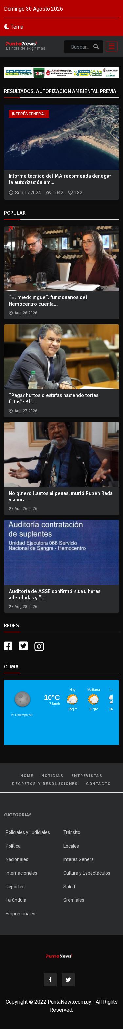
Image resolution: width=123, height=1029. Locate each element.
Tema (17, 27)
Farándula (16, 900)
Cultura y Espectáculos (86, 873)
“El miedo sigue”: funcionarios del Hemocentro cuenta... (48, 300)
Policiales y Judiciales (28, 832)
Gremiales (73, 900)
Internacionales (21, 873)
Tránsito (71, 832)
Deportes (15, 886)
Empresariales (20, 913)
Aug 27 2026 (25, 411)
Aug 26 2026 (25, 313)
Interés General (29, 114)
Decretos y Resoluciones (45, 784)
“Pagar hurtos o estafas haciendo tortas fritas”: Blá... (53, 398)
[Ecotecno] (61, 72)
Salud (69, 886)
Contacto (98, 784)
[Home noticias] (59, 955)
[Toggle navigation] (110, 46)
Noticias (52, 776)
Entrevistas (87, 776)
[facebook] (8, 646)
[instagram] (40, 646)
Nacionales (17, 859)
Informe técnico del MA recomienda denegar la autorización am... (60, 179)
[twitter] (23, 646)
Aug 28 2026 (25, 606)
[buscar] (96, 47)
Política (13, 846)
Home (26, 776)
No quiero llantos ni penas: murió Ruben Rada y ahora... (61, 496)
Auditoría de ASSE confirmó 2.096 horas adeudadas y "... (54, 594)
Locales (71, 846)
